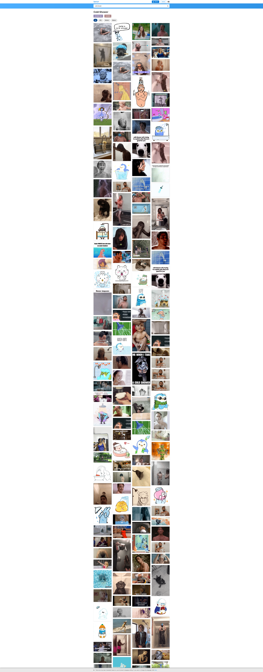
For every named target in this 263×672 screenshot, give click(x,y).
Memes (114, 20)
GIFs (100, 20)
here (156, 670)
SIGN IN (163, 1)
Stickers (107, 20)
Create (156, 1)
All (95, 20)
